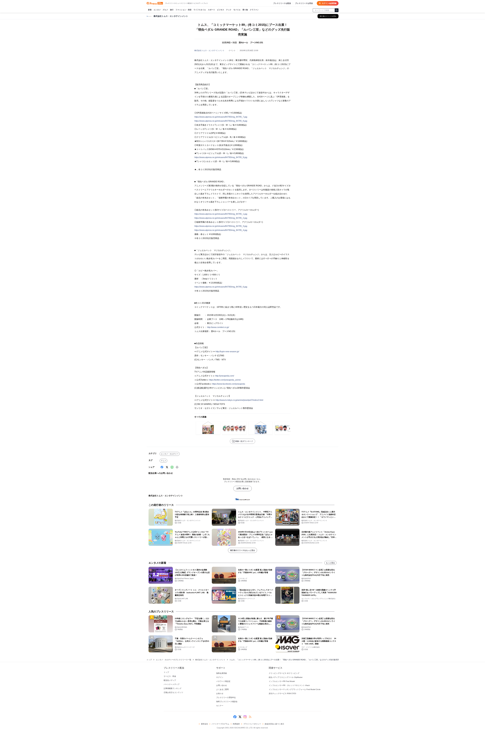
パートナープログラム (220, 724)
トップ (149, 660)
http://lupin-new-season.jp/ (227, 351)
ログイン (219, 677)
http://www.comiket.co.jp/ (218, 327)
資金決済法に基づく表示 (274, 724)
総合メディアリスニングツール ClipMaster (286, 677)
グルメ (165, 10)
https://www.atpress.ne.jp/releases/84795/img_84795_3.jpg (220, 226)
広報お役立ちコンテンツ (173, 692)
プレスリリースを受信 (304, 3)
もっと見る (330, 563)
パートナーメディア (172, 684)
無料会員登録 (221, 673)
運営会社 (204, 724)
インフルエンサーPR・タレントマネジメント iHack (289, 685)
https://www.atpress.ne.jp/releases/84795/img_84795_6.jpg (220, 287)
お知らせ (219, 693)
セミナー (219, 706)
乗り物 (245, 10)
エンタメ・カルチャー (169, 454)
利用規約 (236, 724)
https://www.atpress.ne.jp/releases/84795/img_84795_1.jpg (220, 214)
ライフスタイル (199, 10)
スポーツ (211, 10)
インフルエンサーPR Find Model (282, 681)
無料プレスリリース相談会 (226, 702)
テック (228, 10)
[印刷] (177, 467)
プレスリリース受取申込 (226, 697)
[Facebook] (162, 467)
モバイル (236, 10)
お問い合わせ (242, 488)
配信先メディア (170, 680)
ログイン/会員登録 (329, 3)
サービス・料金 (170, 676)
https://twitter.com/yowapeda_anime (225, 380)
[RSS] (250, 716)
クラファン (254, 10)
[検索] (336, 10)
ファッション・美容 (183, 10)
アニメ (163, 461)
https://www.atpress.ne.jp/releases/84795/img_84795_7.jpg (220, 117)
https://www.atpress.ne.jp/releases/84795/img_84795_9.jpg (220, 157)
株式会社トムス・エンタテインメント (209, 50)
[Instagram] (245, 716)
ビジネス (220, 10)
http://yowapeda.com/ (224, 376)
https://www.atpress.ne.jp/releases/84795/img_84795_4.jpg (220, 230)
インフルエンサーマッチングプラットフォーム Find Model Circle (294, 689)
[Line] (172, 467)
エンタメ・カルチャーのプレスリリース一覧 (173, 660)
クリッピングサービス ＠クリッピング (284, 673)
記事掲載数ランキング (172, 688)
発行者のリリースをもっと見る (242, 550)
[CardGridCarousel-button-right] (289, 428)
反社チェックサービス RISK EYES (282, 693)
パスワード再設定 (223, 681)
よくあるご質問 (222, 689)
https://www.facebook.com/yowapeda (228, 384)
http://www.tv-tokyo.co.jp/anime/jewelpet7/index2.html (239, 400)
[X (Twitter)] (167, 467)
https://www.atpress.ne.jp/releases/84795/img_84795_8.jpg (220, 121)
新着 (150, 10)
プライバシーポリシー (252, 724)
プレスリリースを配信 (282, 3)
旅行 (172, 10)
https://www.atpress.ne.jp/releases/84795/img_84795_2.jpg (220, 218)
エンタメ (157, 10)
